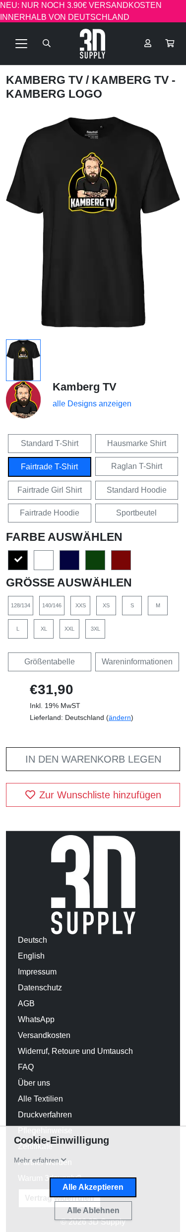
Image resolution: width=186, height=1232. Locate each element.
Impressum (37, 972)
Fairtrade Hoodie (49, 513)
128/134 (20, 605)
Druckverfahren (45, 1114)
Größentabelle (49, 661)
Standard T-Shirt (49, 443)
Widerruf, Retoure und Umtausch (75, 1051)
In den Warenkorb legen (93, 759)
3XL (95, 629)
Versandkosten (44, 1035)
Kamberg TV (46, 79)
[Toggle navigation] (21, 43)
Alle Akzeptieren (93, 1187)
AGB (26, 1003)
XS (106, 605)
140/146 (52, 605)
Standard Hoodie (137, 490)
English (31, 956)
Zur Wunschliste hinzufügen (100, 794)
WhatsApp (36, 1019)
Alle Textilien (40, 1099)
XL (44, 629)
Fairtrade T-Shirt (49, 466)
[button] (169, 44)
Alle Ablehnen (93, 1210)
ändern (120, 717)
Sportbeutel (136, 513)
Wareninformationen (137, 661)
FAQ (26, 1067)
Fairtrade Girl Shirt (49, 490)
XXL (69, 629)
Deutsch (32, 940)
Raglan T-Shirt (136, 466)
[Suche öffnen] (47, 43)
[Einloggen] (147, 44)
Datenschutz (40, 987)
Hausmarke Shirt (136, 443)
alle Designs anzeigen (92, 403)
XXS (80, 605)
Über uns (34, 1083)
